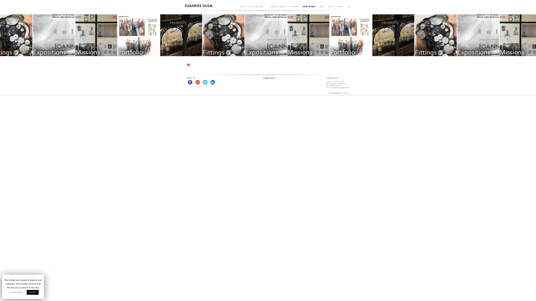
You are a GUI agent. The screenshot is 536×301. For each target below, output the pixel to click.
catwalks (294, 6)
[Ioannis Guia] (202, 5)
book (322, 6)
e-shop (340, 6)
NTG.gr (346, 93)
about (330, 6)
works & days (308, 6)
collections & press (278, 6)
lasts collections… (257, 6)
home (242, 6)
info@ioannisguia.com (341, 88)
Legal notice (269, 78)
